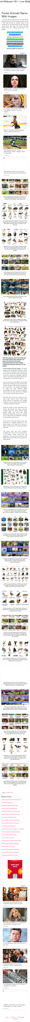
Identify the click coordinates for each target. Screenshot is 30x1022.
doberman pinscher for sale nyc (15, 32)
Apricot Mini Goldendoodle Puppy (10, 805)
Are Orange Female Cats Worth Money (11, 799)
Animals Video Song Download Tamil (11, 814)
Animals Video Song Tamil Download (11, 820)
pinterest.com (10, 792)
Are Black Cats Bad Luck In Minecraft (11, 811)
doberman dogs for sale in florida (15, 37)
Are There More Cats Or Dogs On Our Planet (13, 829)
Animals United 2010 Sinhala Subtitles (11, 832)
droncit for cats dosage (15, 34)
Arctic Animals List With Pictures (9, 808)
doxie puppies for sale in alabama (15, 44)
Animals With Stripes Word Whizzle (10, 852)
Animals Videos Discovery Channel (10, 823)
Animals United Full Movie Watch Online (11, 840)
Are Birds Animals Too (7, 802)
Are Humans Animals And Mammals (10, 849)
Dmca (7, 1017)
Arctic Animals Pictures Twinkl (9, 835)
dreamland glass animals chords (15, 41)
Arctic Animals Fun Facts (8, 837)
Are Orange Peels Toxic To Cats (9, 855)
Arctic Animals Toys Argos (8, 846)
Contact (13, 1017)
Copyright (15, 1019)
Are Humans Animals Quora (8, 826)
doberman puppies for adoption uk (15, 48)
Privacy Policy (21, 1017)
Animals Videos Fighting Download (10, 843)
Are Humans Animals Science (9, 817)
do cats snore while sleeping (15, 46)
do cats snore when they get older (15, 39)
